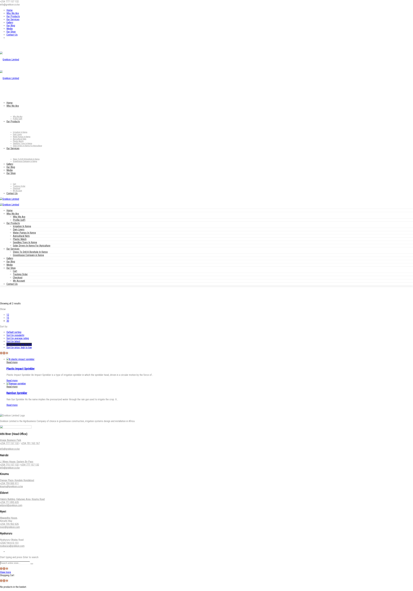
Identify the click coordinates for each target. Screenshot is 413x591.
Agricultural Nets (21, 235)
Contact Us (12, 34)
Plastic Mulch (19, 239)
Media (9, 28)
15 (7, 317)
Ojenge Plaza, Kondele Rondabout (17, 480)
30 (7, 320)
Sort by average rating (17, 338)
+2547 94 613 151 (9, 542)
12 (7, 314)
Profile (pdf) (19, 220)
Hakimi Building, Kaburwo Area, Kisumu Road (22, 499)
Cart (15, 271)
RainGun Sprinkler (16, 393)
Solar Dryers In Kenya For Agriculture (31, 245)
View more (5, 572)
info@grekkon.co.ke (10, 448)
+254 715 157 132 (9, 464)
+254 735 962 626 (9, 524)
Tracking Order (20, 274)
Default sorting (13, 332)
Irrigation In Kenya (22, 226)
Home (9, 10)
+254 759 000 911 (9, 483)
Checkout (17, 277)
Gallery (9, 22)
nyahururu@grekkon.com (12, 545)
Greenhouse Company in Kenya (28, 255)
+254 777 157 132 (9, 443)
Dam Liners (18, 229)
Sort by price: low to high (19, 344)
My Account (19, 280)
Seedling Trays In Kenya (25, 242)
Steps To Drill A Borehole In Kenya (30, 251)
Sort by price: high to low (19, 347)
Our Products (13, 16)
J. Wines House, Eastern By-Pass (16, 461)
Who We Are (12, 13)
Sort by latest (13, 341)
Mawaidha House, (9, 517)
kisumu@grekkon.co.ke (11, 486)
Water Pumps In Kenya (24, 232)
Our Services (12, 19)
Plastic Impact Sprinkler (20, 368)
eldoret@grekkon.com (11, 505)
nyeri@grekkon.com (10, 527)
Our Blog (10, 25)
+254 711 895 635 (9, 502)
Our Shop (11, 31)
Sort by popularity (15, 335)
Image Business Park (10, 440)
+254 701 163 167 (30, 443)
